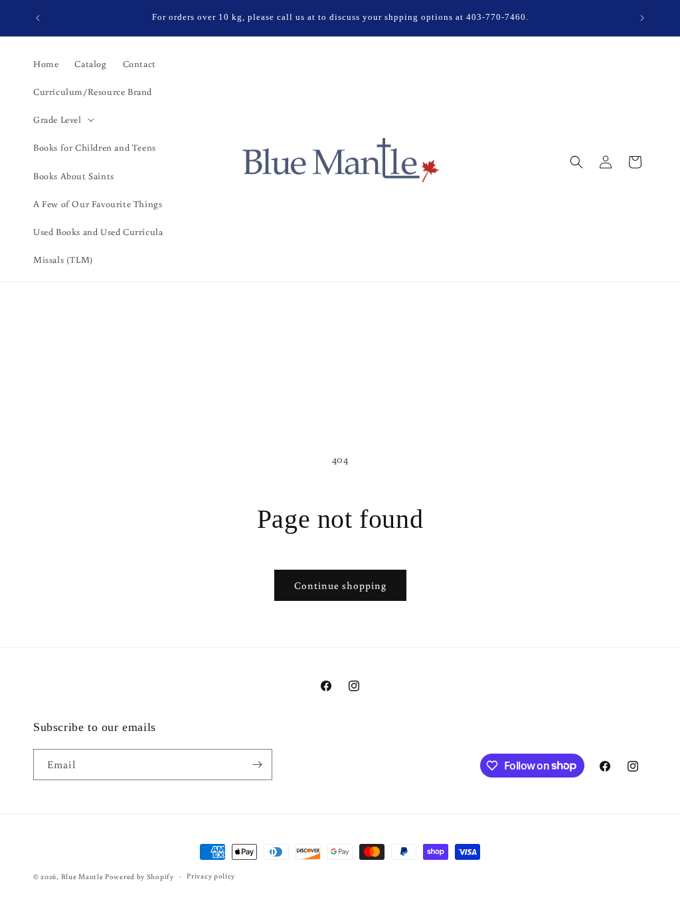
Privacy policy (211, 875)
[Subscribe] (257, 764)
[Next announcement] (642, 18)
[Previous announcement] (37, 18)
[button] (62, 119)
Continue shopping (340, 585)
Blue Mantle (83, 876)
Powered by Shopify (139, 876)
